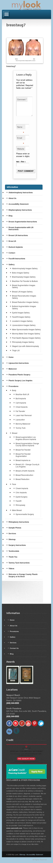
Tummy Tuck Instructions (19, 562)
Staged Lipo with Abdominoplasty (25, 346)
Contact (12, 252)
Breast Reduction (22, 479)
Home (11, 357)
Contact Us (14, 648)
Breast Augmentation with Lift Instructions (21, 228)
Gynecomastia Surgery (25, 514)
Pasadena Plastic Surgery (19, 374)
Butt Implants (21, 398)
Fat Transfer (20, 411)
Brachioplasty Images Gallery (23, 276)
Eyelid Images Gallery (21, 312)
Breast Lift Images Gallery (22, 291)
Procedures (13, 386)
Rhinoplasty (20, 505)
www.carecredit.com (14, 828)
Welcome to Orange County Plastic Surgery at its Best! (23, 575)
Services (12, 533)
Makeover (13, 368)
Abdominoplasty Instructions (21, 192)
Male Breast (17, 510)
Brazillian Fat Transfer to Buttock (25, 281)
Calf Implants (21, 402)
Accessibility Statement (19, 204)
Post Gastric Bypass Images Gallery (26, 338)
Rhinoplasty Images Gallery (23, 342)
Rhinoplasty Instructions (19, 522)
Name (20, 127)
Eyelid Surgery (21, 496)
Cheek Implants (22, 488)
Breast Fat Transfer (23, 449)
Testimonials (14, 551)
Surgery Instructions (17, 545)
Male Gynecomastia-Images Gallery (26, 329)
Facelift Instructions (17, 258)
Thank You (13, 556)
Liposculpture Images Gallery (23, 325)
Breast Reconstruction (24, 475)
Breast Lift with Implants (25, 470)
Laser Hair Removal (24, 415)
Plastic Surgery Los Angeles (20, 380)
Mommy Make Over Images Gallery (26, 333)
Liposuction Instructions (19, 363)
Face (14, 484)
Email (20, 138)
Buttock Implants (16, 247)
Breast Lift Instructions (18, 235)
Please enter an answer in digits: (23, 155)
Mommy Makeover (23, 423)
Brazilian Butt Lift (22, 394)
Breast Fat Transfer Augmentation (23, 455)
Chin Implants (21, 492)
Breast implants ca (23, 460)
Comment (22, 99)
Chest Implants (22, 407)
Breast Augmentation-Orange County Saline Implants (27, 444)
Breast (14, 433)
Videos (11, 568)
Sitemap (12, 539)
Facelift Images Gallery (21, 317)
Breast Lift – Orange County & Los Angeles (27, 465)
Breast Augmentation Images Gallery (23, 286)
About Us (12, 198)
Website (20, 148)
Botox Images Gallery (20, 272)
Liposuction (20, 419)
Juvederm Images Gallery (22, 321)
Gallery (12, 264)
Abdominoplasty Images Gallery (25, 268)
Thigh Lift (15, 350)
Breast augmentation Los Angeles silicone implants (26, 438)
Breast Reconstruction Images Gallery (24, 296)
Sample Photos (15, 527)
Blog (10, 215)
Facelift (18, 501)
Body (14, 390)
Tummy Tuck (20, 428)
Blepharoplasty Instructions (20, 210)
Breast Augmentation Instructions (23, 221)
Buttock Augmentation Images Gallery (24, 307)
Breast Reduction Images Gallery (25, 302)
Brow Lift (12, 241)
